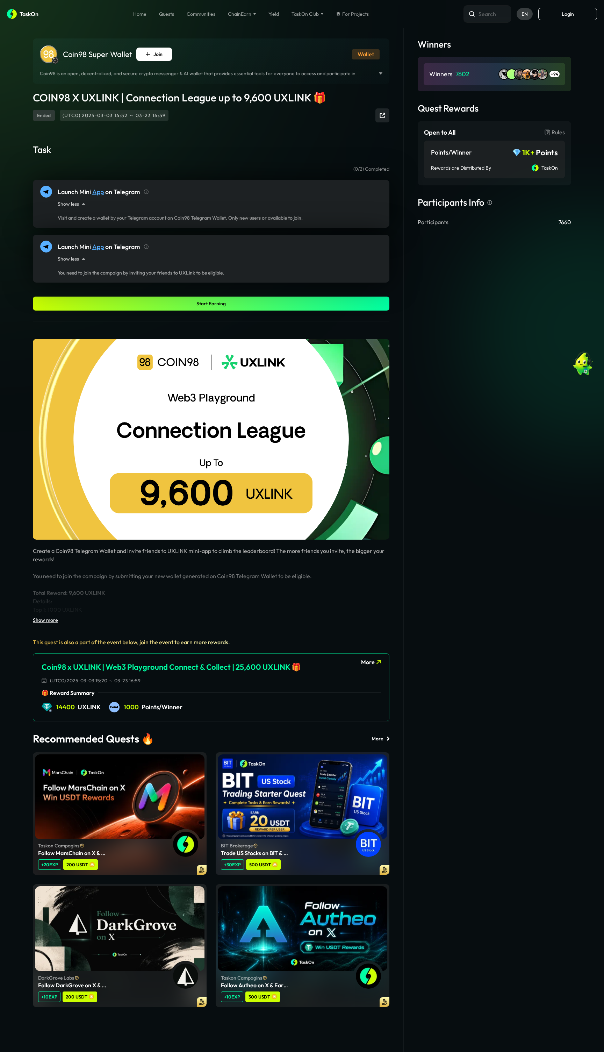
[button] (154, 54)
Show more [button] (45, 620)
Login (568, 14)
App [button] (98, 192)
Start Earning (211, 303)
